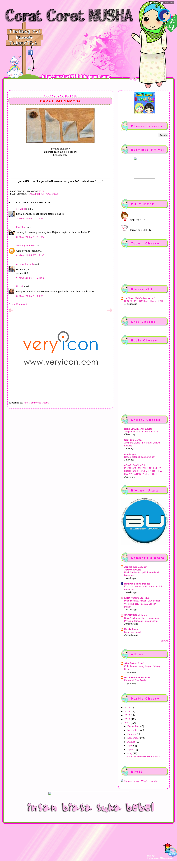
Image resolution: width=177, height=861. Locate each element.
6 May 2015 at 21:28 (30, 296)
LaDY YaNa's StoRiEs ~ (137, 597)
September (133, 737)
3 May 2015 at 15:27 (30, 237)
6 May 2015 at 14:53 (30, 277)
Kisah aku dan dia (133, 632)
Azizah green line (25, 245)
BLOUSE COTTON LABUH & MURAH (143, 301)
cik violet (21, 208)
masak (55, 194)
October (132, 734)
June (130, 749)
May (130, 753)
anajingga (130, 454)
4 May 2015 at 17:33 (30, 255)
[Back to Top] (170, 850)
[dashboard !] (167, 3)
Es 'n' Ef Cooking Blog (137, 677)
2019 (127, 707)
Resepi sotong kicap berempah (139, 457)
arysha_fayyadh (25, 264)
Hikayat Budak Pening (137, 583)
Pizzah (20, 286)
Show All (164, 641)
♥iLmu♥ (30, 194)
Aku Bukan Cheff (134, 663)
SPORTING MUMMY (135, 615)
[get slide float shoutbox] (156, 7)
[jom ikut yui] (154, 3)
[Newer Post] (10, 312)
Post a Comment (17, 304)
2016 (127, 719)
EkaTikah (21, 227)
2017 (127, 715)
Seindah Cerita (133, 439)
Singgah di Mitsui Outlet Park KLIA (141, 431)
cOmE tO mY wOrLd (135, 465)
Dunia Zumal (131, 629)
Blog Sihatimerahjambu (138, 428)
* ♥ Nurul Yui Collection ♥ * (139, 298)
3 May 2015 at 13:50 (30, 218)
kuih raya (45, 194)
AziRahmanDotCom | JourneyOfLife (136, 568)
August (131, 741)
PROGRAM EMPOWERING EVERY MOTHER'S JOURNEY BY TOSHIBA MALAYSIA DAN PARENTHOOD (143, 471)
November (133, 730)
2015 (127, 723)
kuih (37, 194)
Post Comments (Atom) (36, 402)
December (133, 726)
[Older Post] (109, 312)
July (129, 745)
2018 (127, 711)
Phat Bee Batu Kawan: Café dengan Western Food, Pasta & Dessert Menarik (142, 603)
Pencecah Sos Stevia (135, 680)
